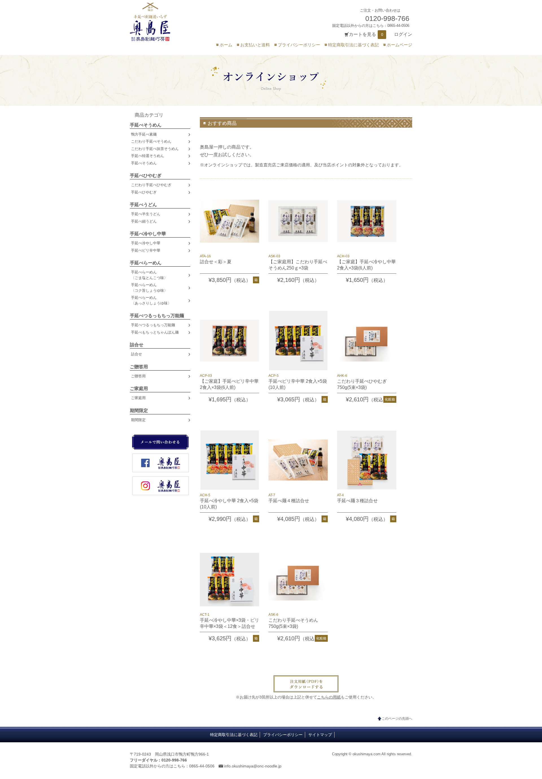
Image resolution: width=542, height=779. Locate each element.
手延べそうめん (145, 125)
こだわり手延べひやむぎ (151, 185)
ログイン (403, 34)
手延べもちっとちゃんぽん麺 (155, 332)
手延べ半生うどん (145, 214)
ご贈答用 (139, 366)
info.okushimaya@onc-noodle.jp (252, 766)
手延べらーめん (145, 262)
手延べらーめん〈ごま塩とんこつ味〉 (149, 275)
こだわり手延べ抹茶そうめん (155, 149)
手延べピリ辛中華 (145, 250)
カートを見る (362, 34)
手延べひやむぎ (145, 175)
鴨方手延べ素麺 (144, 134)
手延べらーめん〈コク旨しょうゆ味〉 (149, 288)
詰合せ (136, 344)
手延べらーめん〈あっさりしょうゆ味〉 (151, 300)
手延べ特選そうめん (147, 156)
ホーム (226, 44)
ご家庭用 (139, 388)
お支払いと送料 (255, 44)
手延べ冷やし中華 (148, 233)
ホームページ (399, 44)
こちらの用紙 (329, 697)
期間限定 (139, 410)
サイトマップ (320, 735)
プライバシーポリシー (299, 44)
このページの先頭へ (397, 719)
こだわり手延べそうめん (151, 141)
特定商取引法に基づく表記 (353, 44)
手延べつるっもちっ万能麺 (157, 315)
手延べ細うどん (144, 221)
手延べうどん (143, 204)
